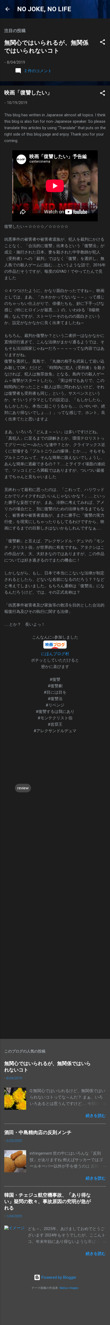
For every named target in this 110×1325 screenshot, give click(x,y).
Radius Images (69, 1288)
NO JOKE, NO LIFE (44, 9)
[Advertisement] (55, 975)
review (23, 788)
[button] (102, 43)
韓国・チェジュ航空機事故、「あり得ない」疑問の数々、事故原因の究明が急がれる (47, 1201)
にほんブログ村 (55, 653)
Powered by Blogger (58, 1277)
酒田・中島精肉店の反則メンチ (38, 1132)
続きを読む (96, 1115)
